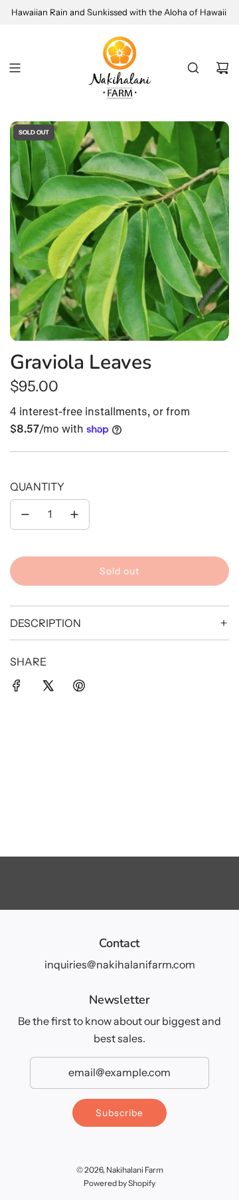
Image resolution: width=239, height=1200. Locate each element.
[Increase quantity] (74, 514)
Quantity (37, 486)
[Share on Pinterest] (79, 688)
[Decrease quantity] (25, 514)
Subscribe (119, 1113)
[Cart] (222, 68)
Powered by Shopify (119, 1183)
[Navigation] (14, 68)
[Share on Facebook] (16, 688)
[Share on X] (47, 688)
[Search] (193, 68)
